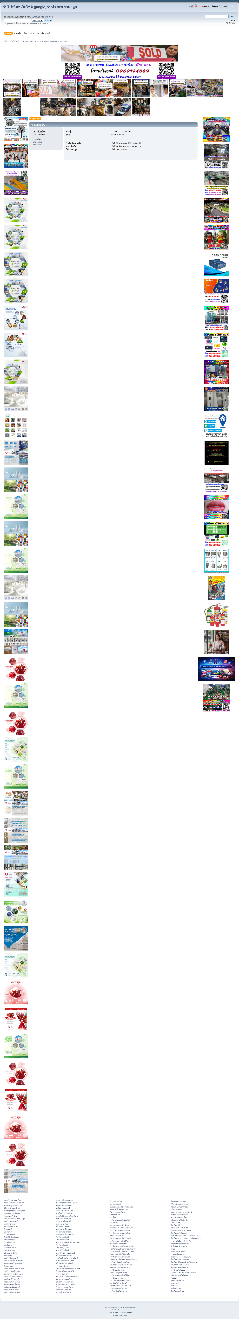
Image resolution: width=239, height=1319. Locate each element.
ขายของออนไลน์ (62, 1274)
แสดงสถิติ (37, 144)
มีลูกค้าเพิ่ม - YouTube (179, 1228)
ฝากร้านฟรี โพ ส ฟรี (11, 1279)
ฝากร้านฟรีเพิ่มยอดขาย (179, 1270)
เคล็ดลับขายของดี (63, 1208)
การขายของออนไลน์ (63, 1290)
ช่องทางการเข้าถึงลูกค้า (12, 1213)
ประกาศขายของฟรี (178, 1281)
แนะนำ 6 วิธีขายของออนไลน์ (67, 1277)
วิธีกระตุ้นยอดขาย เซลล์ (180, 1204)
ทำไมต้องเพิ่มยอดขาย (179, 1246)
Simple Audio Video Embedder (120, 1312)
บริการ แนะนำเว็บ (10, 1253)
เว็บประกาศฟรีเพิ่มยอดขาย (181, 1275)
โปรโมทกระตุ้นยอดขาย (180, 1259)
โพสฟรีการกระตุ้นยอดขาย (181, 1257)
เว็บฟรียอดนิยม (9, 1242)
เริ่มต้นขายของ (176, 1209)
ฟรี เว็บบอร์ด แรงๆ (63, 1266)
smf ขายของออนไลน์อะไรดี (120, 1220)
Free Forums (125, 1310)
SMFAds (115, 1310)
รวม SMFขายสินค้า (63, 1219)
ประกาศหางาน (9, 1250)
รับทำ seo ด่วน (115, 1215)
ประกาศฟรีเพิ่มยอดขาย (180, 1265)
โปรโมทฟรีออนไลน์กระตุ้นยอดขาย (184, 1262)
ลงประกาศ (8, 1256)
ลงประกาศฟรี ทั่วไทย (12, 1284)
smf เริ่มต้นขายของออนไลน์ (120, 1231)
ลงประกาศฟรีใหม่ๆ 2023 (65, 1234)
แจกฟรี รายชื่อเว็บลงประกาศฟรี (68, 1242)
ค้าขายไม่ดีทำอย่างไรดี (64, 1211)
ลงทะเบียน (49, 17)
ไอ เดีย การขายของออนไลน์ (120, 1233)
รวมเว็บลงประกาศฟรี (12, 1292)
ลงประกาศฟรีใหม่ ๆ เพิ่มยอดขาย (183, 1273)
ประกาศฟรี (8, 1232)
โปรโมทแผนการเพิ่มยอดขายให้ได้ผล (185, 1236)
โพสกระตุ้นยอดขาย (178, 1201)
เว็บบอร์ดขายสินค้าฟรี (64, 1263)
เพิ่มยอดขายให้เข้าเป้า (179, 1220)
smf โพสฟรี (114, 1217)
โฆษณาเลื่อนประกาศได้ (65, 1271)
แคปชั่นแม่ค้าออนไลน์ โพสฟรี (121, 1265)
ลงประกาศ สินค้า (62, 1224)
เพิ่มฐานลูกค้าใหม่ (10, 1216)
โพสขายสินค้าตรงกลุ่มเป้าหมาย (68, 1269)
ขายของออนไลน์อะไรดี (179, 1215)
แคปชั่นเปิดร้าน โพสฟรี (118, 1283)
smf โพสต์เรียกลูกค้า (117, 1270)
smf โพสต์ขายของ (116, 1278)
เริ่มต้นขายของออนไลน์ (64, 1282)
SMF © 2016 (119, 1307)
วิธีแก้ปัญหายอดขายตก (179, 1207)
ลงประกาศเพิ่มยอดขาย (179, 1267)
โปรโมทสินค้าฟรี (62, 1240)
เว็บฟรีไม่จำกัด (9, 1234)
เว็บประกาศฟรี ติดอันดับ (13, 1277)
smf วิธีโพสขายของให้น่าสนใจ (121, 1286)
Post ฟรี (174, 1278)
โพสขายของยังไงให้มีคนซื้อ (120, 1254)
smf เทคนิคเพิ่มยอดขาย (118, 1291)
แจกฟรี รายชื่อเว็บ (63, 1250)
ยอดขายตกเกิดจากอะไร (180, 1244)
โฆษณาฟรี (8, 1229)
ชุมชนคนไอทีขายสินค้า (64, 1232)
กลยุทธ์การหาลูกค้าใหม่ (12, 1200)
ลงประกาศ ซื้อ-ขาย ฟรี (64, 1229)
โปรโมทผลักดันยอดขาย (180, 1233)
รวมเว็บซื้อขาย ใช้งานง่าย (13, 1261)
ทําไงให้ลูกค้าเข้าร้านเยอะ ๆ (66, 1203)
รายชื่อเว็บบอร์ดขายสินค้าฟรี (67, 1258)
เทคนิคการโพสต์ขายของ (119, 1244)
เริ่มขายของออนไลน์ (117, 1212)
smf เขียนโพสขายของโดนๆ (120, 1281)
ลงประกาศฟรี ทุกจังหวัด (13, 1263)
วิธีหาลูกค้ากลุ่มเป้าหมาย (13, 1208)
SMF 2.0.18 (108, 1307)
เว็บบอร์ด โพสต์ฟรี (63, 1226)
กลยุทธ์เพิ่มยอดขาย (63, 1206)
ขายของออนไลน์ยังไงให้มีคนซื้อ (121, 1207)
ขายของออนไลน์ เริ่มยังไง (65, 1284)
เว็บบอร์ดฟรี (175, 1223)
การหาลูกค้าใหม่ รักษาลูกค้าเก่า (15, 1211)
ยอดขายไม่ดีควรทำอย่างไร (181, 1241)
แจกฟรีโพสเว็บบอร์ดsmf (65, 1253)
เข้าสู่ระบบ (36, 17)
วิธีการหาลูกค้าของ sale (13, 1206)
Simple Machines (131, 1307)
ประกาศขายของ (10, 1248)
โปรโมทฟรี (175, 1225)
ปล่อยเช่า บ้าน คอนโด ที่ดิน (14, 1269)
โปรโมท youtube (62, 1248)
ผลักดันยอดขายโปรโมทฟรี (181, 1231)
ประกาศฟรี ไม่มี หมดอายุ (13, 1274)
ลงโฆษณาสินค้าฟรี (11, 1226)
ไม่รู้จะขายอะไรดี (116, 1201)
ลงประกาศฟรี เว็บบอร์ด (65, 1261)
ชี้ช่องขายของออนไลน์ (64, 1287)
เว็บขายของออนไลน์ (117, 1236)
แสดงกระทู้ (37, 142)
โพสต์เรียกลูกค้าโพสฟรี (118, 1273)
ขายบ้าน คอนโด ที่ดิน (12, 1271)
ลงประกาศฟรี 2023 (11, 1290)
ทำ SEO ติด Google (11, 1237)
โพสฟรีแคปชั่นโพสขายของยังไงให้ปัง (123, 1259)
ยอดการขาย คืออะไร (178, 1251)
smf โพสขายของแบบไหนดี (120, 1257)
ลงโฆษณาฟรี (176, 1288)
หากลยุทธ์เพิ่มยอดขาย (64, 1200)
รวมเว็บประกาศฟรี (11, 1221)
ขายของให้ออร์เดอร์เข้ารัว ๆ (120, 1267)
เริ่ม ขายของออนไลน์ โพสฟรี (120, 1238)
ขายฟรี (173, 1249)
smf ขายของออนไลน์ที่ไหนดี (120, 1241)
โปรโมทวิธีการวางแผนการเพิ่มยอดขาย (185, 1238)
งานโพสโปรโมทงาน (64, 1213)
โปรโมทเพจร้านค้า (178, 1291)
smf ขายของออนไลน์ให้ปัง (119, 1275)
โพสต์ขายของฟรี (10, 1224)
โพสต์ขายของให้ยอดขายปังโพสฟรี (123, 1249)
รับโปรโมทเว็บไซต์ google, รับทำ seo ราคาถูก (40, 7)
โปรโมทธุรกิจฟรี (62, 1237)
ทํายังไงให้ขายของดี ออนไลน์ (14, 1203)
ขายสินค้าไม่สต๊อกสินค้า (119, 1209)
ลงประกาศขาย (9, 1240)
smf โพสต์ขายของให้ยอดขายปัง (121, 1246)
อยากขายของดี (115, 1204)
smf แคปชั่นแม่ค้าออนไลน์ (119, 1262)
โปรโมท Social (62, 1245)
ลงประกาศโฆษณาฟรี (12, 1287)
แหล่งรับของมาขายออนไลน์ (181, 1212)
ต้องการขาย (8, 1266)
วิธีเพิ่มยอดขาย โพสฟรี (118, 1288)
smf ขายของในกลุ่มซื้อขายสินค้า (122, 1251)
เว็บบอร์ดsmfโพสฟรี (64, 1256)
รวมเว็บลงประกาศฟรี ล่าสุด (14, 1219)
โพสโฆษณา (8, 1245)
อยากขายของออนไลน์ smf (119, 1225)
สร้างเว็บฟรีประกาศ (63, 1292)
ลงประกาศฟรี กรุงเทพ (12, 1282)
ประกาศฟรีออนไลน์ (63, 1221)
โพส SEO (175, 1286)
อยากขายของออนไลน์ (64, 1279)
